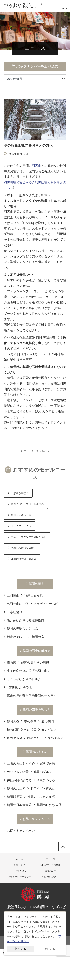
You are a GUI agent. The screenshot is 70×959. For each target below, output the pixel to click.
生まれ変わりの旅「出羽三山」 (28, 671)
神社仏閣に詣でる (19, 780)
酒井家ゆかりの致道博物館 (25, 620)
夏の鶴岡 (47, 721)
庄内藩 (11, 662)
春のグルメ (49, 729)
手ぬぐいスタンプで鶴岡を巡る (28, 537)
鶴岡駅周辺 (14, 796)
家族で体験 (47, 763)
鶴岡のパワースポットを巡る (27, 504)
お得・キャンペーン (21, 830)
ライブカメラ (19, 871)
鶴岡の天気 (50, 871)
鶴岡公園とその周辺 (35, 662)
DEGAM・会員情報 (50, 865)
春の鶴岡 (30, 721)
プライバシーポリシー (19, 876)
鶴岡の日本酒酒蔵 (19, 805)
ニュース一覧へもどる (36, 451)
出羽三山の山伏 (18, 603)
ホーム (19, 859)
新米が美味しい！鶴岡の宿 (25, 636)
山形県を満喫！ (20, 493)
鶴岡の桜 (13, 721)
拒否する (49, 948)
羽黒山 (36, 165)
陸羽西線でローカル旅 (23, 558)
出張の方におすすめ (21, 763)
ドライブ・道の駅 (42, 788)
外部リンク (19, 865)
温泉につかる (46, 780)
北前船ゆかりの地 (19, 687)
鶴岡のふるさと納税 (41, 796)
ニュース (50, 859)
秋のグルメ (35, 738)
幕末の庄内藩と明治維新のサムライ (32, 695)
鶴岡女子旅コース (21, 515)
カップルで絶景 (18, 772)
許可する (20, 948)
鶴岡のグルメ (42, 772)
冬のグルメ (55, 738)
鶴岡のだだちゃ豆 (49, 805)
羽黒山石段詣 (33, 595)
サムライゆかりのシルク (24, 679)
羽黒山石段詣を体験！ (23, 547)
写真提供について (50, 876)
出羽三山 (13, 595)
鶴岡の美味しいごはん (22, 628)
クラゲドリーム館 (45, 603)
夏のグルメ (14, 738)
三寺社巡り (14, 612)
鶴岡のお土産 (16, 788)
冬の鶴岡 (30, 729)
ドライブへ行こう (21, 526)
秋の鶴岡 (13, 729)
